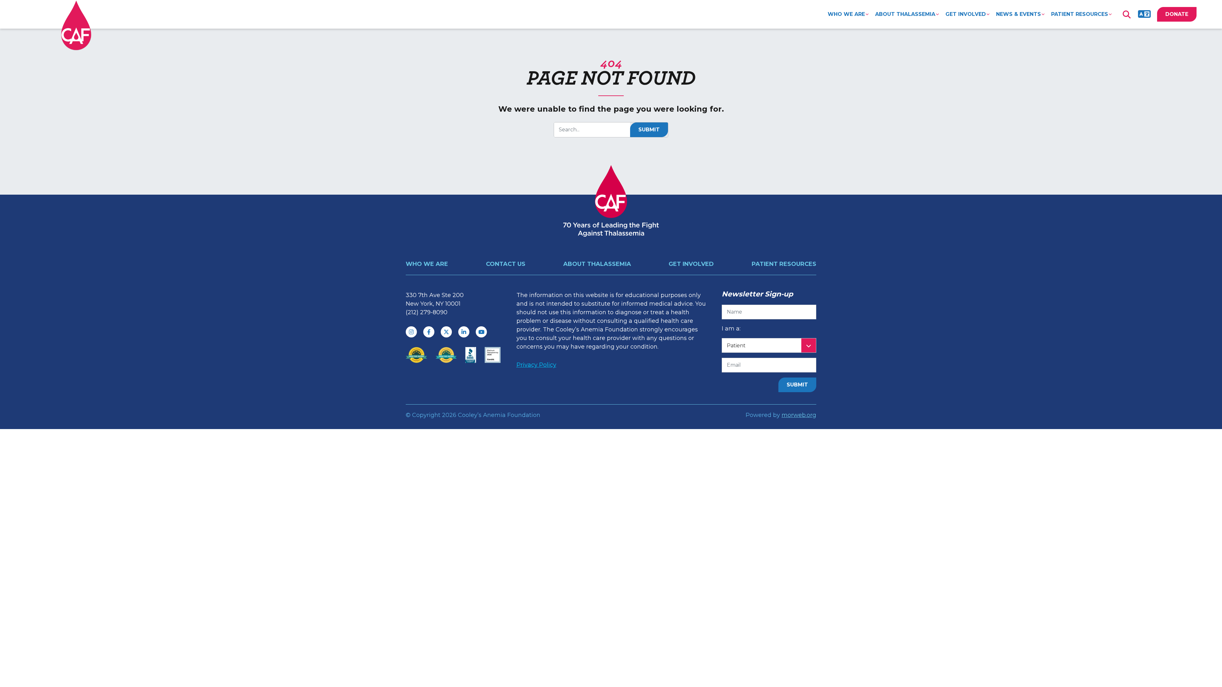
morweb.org (799, 415)
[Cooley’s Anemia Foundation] (76, 25)
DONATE (1176, 14)
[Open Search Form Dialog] (1126, 14)
